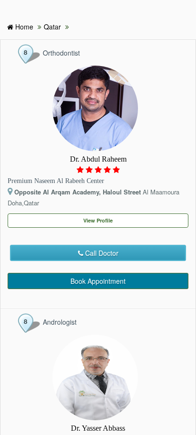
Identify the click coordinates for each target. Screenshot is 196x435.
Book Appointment (98, 281)
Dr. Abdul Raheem (98, 159)
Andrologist (60, 322)
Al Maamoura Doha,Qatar (93, 197)
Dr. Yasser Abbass (98, 428)
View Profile (98, 220)
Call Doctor (100, 253)
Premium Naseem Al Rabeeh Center (56, 180)
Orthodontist (61, 53)
